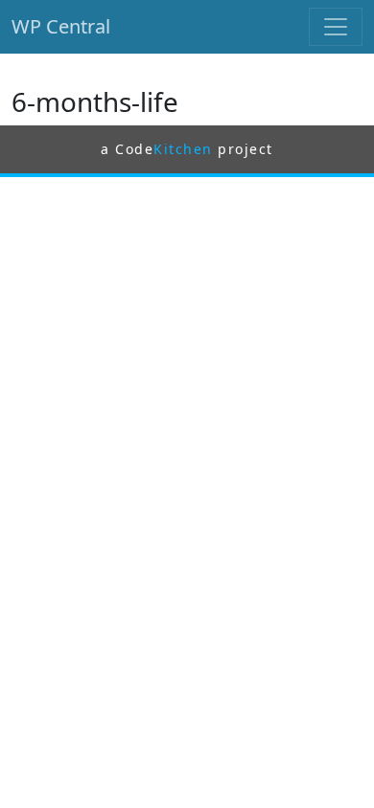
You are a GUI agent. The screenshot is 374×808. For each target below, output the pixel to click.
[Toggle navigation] (335, 27)
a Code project (187, 149)
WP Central (61, 26)
